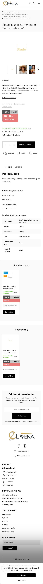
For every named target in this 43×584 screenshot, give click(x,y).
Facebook (18, 446)
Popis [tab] (9, 166)
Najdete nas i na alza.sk (21, 559)
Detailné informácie (9, 98)
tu (31, 570)
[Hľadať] (30, 3)
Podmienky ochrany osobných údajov (15, 501)
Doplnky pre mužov (8, 528)
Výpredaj (5, 518)
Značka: (7, 107)
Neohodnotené (19, 104)
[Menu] (39, 3)
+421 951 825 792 (23, 456)
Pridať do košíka (26, 145)
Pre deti (5, 521)
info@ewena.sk (23, 451)
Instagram (24, 446)
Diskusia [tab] (18, 166)
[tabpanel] (10, 292)
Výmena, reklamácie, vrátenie (12, 498)
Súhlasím (23, 575)
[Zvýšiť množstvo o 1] (14, 145)
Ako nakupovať (7, 505)
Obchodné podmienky (10, 495)
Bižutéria (5, 525)
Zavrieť (35, 159)
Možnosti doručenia (13, 135)
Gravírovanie (6, 514)
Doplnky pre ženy (8, 532)
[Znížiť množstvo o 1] (5, 145)
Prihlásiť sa (22, 416)
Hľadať (9, 548)
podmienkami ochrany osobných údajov (25, 421)
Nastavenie (21, 580)
